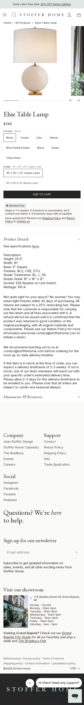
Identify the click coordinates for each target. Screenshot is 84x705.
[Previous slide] (71, 100)
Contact (50, 441)
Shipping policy (13, 663)
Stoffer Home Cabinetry (21, 447)
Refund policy (12, 658)
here (35, 246)
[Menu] (4, 14)
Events (8, 459)
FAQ (47, 459)
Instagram (10, 483)
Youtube (9, 494)
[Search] (14, 14)
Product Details (16, 239)
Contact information (37, 663)
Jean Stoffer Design (18, 441)
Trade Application (57, 464)
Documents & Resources (22, 396)
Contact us (23, 221)
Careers (9, 464)
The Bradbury (13, 453)
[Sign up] (76, 552)
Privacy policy (31, 658)
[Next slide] (78, 100)
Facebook (11, 488)
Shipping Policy (51, 218)
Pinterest (10, 500)
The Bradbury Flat (32, 641)
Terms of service (53, 658)
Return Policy (53, 447)
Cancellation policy (63, 663)
